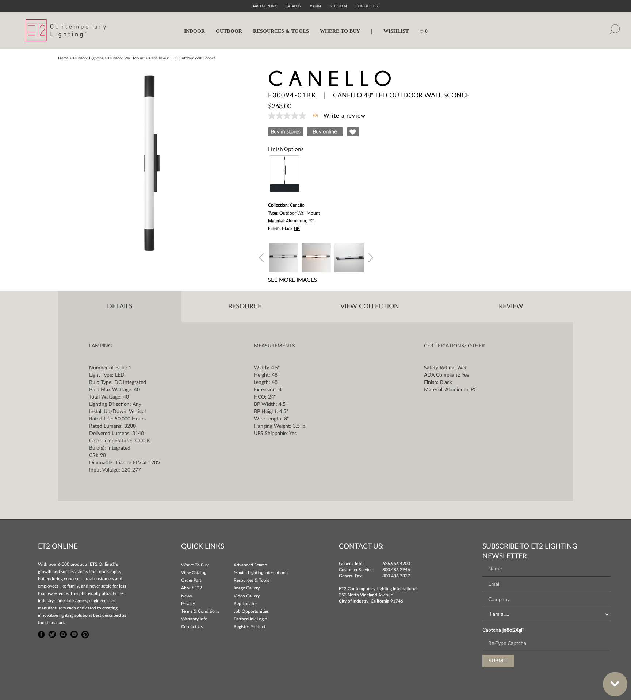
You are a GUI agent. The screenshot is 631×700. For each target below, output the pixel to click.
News (186, 596)
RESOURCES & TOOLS (281, 31)
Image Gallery (247, 588)
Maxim (315, 6)
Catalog (293, 6)
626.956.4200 (396, 563)
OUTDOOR (229, 31)
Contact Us (192, 626)
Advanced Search (250, 565)
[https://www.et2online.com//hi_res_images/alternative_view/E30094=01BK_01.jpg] (283, 256)
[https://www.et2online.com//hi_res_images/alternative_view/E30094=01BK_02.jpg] (316, 256)
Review (511, 306)
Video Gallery (247, 596)
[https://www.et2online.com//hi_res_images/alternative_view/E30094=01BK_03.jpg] (349, 256)
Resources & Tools (251, 580)
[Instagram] (63, 633)
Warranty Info (194, 619)
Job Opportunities (251, 611)
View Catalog (193, 572)
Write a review (345, 116)
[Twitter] (52, 633)
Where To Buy (195, 565)
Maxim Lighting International (261, 572)
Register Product (249, 626)
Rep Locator (245, 603)
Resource (244, 306)
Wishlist (396, 31)
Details (120, 306)
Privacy (188, 603)
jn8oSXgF (513, 630)
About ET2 (191, 588)
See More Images (292, 280)
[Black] (284, 174)
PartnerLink (265, 6)
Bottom (615, 684)
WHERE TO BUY (340, 31)
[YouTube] (74, 633)
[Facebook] (41, 633)
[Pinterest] (85, 633)
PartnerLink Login (250, 619)
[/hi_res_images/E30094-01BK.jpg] (149, 161)
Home (63, 58)
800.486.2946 (396, 570)
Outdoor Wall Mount (126, 58)
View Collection (369, 306)
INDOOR (194, 31)
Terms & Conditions (200, 611)
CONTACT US (367, 6)
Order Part (191, 580)
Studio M (338, 6)
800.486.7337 (396, 576)
